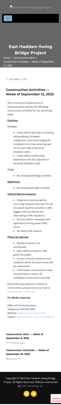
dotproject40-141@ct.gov (21, 291)
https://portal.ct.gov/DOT (32, 313)
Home (6, 57)
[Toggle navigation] (8, 18)
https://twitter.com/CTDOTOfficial (35, 317)
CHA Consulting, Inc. (32, 386)
